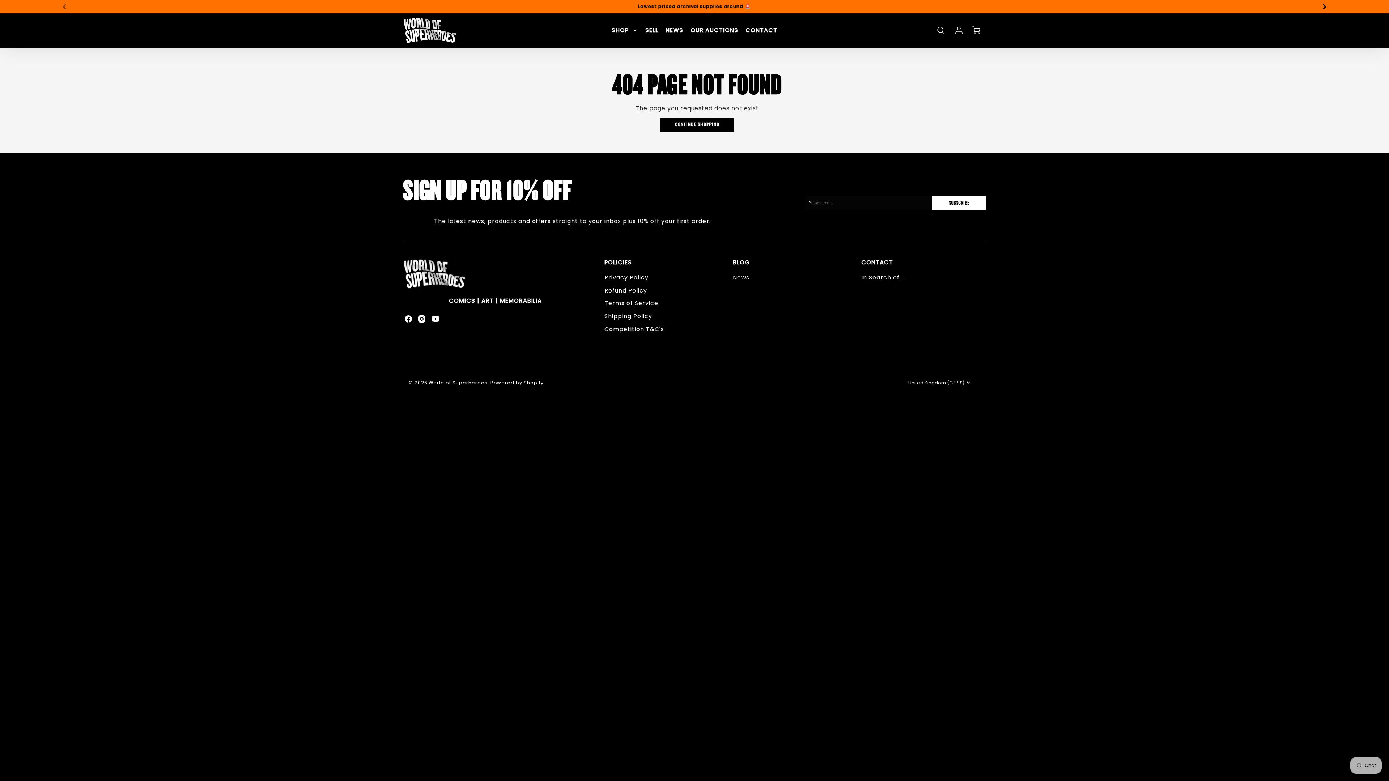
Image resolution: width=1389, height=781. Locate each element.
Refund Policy (625, 290)
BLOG (741, 262)
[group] (695, 6)
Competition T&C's (634, 329)
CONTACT (761, 30)
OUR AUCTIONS (715, 30)
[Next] (1324, 6)
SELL (651, 30)
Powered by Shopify (517, 383)
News (741, 277)
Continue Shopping (697, 124)
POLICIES (618, 262)
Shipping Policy (628, 316)
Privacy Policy (626, 277)
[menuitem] (625, 30)
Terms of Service (631, 303)
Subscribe (959, 202)
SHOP (620, 30)
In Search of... (882, 277)
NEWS (674, 30)
